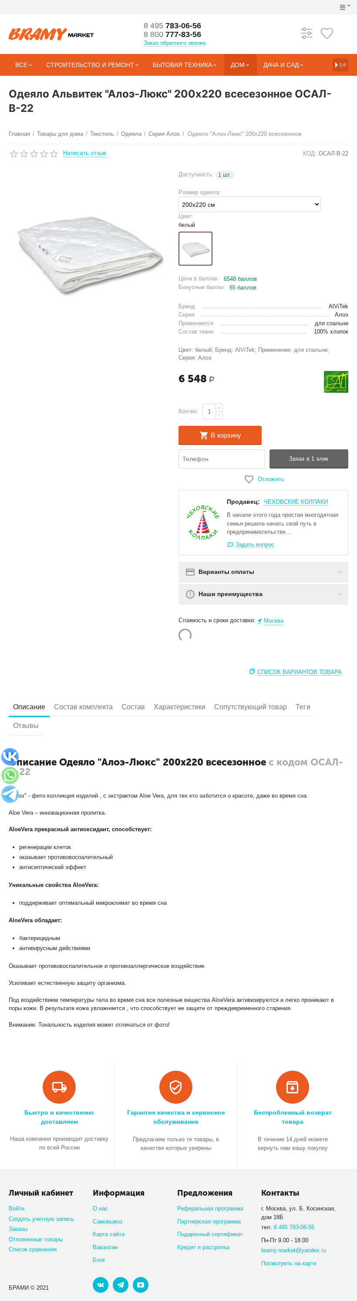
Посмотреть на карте (289, 1263)
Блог (99, 1260)
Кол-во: (188, 411)
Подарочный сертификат (209, 1234)
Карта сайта (109, 1234)
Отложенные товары (36, 1239)
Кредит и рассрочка (203, 1247)
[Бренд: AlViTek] (336, 381)
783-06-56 (172, 25)
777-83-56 (172, 34)
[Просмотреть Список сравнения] (306, 33)
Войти (16, 1208)
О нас (100, 1208)
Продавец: (243, 501)
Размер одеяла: (199, 192)
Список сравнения (33, 1249)
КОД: (310, 153)
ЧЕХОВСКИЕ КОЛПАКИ (296, 502)
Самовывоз (107, 1221)
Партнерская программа (209, 1221)
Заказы (18, 1229)
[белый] (195, 249)
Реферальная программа (210, 1208)
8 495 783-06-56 (294, 1227)
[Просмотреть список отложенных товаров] (326, 33)
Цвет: (185, 216)
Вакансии (105, 1247)
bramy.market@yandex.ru (293, 1250)
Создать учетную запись (41, 1219)
